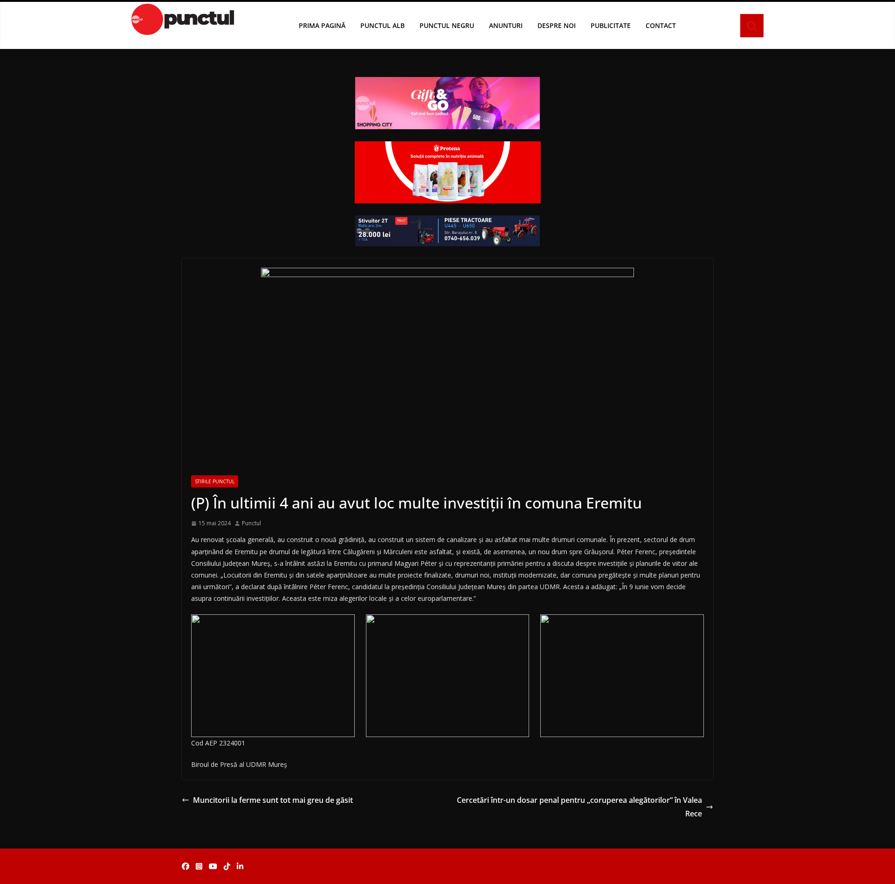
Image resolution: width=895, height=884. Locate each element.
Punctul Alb (382, 25)
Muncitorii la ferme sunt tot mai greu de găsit (273, 800)
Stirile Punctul (214, 481)
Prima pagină (322, 25)
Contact (661, 25)
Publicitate (611, 25)
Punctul (251, 523)
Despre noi (556, 25)
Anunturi (506, 25)
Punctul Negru (447, 25)
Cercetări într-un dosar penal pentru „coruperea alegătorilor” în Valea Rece (579, 807)
